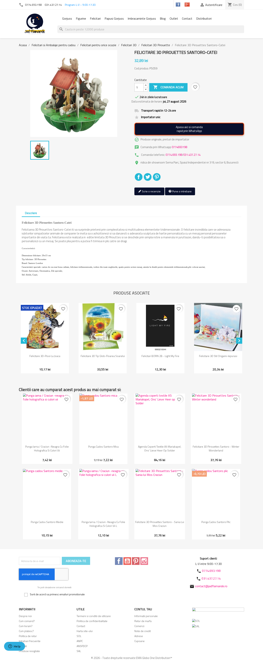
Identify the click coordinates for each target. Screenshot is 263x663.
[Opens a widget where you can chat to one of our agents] (14, 646)
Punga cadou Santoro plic (215, 522)
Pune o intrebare (182, 191)
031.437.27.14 (53, 5)
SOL (79, 636)
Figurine (81, 18)
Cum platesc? (26, 631)
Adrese (138, 636)
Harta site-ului (85, 631)
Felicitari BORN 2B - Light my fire (160, 356)
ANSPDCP (82, 646)
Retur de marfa (143, 621)
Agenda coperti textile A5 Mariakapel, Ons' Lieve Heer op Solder (159, 448)
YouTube (127, 561)
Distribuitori (204, 18)
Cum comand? (27, 621)
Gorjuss (67, 18)
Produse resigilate (29, 651)
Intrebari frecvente (29, 641)
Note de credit (142, 631)
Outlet (174, 18)
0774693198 (179, 147)
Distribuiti (138, 177)
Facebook (119, 561)
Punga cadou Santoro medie (47, 522)
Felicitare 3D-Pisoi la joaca (44, 356)
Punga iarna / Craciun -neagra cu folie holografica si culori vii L (103, 524)
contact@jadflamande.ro (211, 586)
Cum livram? (26, 626)
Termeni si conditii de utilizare (94, 616)
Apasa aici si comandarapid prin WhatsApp (189, 129)
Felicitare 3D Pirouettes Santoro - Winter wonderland (216, 448)
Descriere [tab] (31, 213)
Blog (163, 18)
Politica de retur (28, 636)
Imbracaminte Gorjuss (142, 18)
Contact (187, 18)
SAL (79, 651)
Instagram (144, 561)
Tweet (148, 177)
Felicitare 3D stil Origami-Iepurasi (218, 356)
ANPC (80, 641)
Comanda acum (168, 87)
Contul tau (143, 609)
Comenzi (139, 626)
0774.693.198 (33, 5)
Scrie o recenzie (151, 191)
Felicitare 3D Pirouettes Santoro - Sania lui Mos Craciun (159, 524)
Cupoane (139, 641)
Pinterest (157, 177)
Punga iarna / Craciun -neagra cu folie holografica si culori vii (47, 448)
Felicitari (95, 18)
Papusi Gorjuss (114, 18)
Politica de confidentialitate (92, 621)
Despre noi (25, 616)
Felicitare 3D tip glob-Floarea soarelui (103, 356)
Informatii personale (146, 616)
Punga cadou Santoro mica (103, 447)
